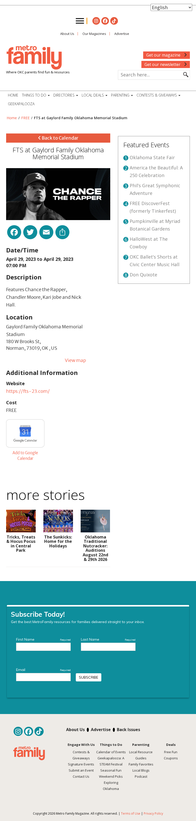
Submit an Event (81, 770)
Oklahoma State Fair (152, 157)
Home (13, 95)
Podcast (141, 776)
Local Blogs (141, 770)
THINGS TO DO (34, 95)
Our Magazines (94, 33)
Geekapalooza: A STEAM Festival (110, 761)
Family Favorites (141, 764)
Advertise (121, 33)
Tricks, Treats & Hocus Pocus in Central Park (20, 543)
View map (75, 360)
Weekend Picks (111, 776)
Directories (64, 95)
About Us (67, 33)
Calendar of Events (111, 752)
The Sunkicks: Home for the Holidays (58, 541)
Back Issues (128, 729)
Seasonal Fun (110, 770)
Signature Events (81, 764)
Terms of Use (130, 813)
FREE (25, 117)
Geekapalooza (21, 103)
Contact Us (81, 776)
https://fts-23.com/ (28, 391)
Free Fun (170, 752)
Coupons (171, 758)
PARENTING (120, 95)
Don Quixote (143, 275)
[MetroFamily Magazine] (34, 57)
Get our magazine (163, 55)
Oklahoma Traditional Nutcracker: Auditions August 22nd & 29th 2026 (95, 548)
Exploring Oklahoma (111, 785)
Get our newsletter (162, 64)
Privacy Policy (153, 813)
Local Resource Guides (141, 755)
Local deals (93, 95)
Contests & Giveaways (157, 95)
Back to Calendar (59, 138)
